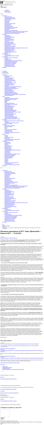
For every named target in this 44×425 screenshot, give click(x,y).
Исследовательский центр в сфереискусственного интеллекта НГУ (11, 117)
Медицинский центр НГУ (9, 48)
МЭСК (6, 102)
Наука (4, 96)
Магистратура (7, 20)
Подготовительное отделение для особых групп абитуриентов (16, 31)
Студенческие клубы (8, 131)
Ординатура (7, 22)
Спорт (6, 128)
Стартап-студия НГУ (8, 123)
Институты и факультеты (9, 77)
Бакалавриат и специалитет (10, 17)
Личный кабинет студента (9, 37)
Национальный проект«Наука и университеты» (9, 115)
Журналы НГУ (7, 105)
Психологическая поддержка (10, 49)
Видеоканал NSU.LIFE (9, 137)
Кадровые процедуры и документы (11, 57)
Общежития (7, 29)
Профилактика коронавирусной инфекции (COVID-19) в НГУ (16, 47)
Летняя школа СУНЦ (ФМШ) (10, 87)
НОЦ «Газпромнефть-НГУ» (10, 106)
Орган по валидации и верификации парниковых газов (11, 109)
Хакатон (18, 362)
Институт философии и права (5, 237)
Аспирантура (7, 21)
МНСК (6, 101)
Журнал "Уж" (7, 138)
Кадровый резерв (8, 59)
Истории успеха (8, 54)
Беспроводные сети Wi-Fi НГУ (10, 45)
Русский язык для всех (9, 83)
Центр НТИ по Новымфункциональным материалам (10, 113)
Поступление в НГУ (8, 75)
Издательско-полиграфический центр (11, 162)
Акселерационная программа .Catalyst (12, 122)
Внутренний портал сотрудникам (11, 61)
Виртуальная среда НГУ (9, 91)
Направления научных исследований (11, 98)
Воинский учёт (7, 52)
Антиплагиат (5, 366)
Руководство (7, 145)
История (6, 161)
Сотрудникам (5, 56)
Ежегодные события (8, 126)
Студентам (7, 10)
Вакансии (6, 58)
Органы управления (8, 146)
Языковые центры (8, 81)
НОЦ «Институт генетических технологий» (13, 111)
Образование (5, 74)
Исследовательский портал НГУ (11, 99)
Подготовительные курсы (9, 28)
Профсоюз (7, 160)
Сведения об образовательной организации (13, 149)
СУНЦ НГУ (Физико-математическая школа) (13, 86)
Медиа (4, 134)
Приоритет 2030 (8, 143)
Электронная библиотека (9, 90)
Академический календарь (9, 79)
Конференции (7, 100)
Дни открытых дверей (9, 26)
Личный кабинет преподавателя (11, 62)
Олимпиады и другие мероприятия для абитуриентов (14, 32)
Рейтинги (6, 144)
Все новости (2, 364)
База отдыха (7, 133)
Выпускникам (5, 53)
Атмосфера (5, 124)
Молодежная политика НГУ (10, 125)
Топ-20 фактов (7, 142)
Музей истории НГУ (8, 157)
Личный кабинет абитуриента (10, 18)
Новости (6, 135)
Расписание (7, 35)
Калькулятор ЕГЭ (8, 24)
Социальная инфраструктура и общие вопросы (13, 60)
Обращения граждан (6, 368)
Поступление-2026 (8, 16)
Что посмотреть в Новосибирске (11, 129)
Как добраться (7, 151)
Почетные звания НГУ (9, 156)
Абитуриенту (5, 15)
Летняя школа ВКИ (8, 89)
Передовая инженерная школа (10, 110)
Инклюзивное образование (10, 84)
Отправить (2, 417)
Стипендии (7, 41)
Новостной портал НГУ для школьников (12, 33)
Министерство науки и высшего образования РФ (9, 392)
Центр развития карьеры (9, 40)
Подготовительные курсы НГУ (10, 82)
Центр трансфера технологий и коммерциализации (14, 120)
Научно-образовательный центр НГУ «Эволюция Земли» (15, 94)
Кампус (6, 127)
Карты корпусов (8, 44)
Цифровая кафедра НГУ (9, 95)
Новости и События (6, 225)
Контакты (4, 165)
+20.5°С (1, 13)
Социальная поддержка (9, 196)
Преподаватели (14, 237)
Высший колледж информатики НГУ (11, 88)
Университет (5, 141)
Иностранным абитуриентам (10, 23)
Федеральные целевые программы (11, 104)
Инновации (5, 119)
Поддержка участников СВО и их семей (12, 164)
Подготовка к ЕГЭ (8, 25)
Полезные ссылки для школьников (11, 30)
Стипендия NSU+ (8, 19)
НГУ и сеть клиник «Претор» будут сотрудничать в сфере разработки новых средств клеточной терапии (19, 343)
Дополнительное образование (10, 80)
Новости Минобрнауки (9, 140)
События (6, 136)
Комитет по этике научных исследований (12, 118)
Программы (7, 76)
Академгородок (7, 150)
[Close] (0, 405)
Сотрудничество (6, 348)
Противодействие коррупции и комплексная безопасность (13, 369)
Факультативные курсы (9, 50)
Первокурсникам (8, 38)
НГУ (3, 224)
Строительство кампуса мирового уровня (12, 153)
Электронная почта (8, 36)
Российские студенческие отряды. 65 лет (12, 132)
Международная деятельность (10, 154)
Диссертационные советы (9, 103)
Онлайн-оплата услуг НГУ (10, 46)
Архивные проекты (8, 163)
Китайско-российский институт (10, 92)
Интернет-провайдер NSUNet (10, 198)
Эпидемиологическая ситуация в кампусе (12, 139)
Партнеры (4, 67)
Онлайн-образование (8, 78)
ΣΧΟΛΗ (15, 240)
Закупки (6, 159)
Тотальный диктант (8, 130)
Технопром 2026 (12, 348)
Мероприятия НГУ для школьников (11, 27)
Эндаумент (7, 158)
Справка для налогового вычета (10, 51)
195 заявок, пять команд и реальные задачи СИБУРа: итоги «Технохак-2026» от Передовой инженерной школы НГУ (21, 358)
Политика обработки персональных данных (8, 378)
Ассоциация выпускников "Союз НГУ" (12, 55)
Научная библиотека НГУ (9, 39)
